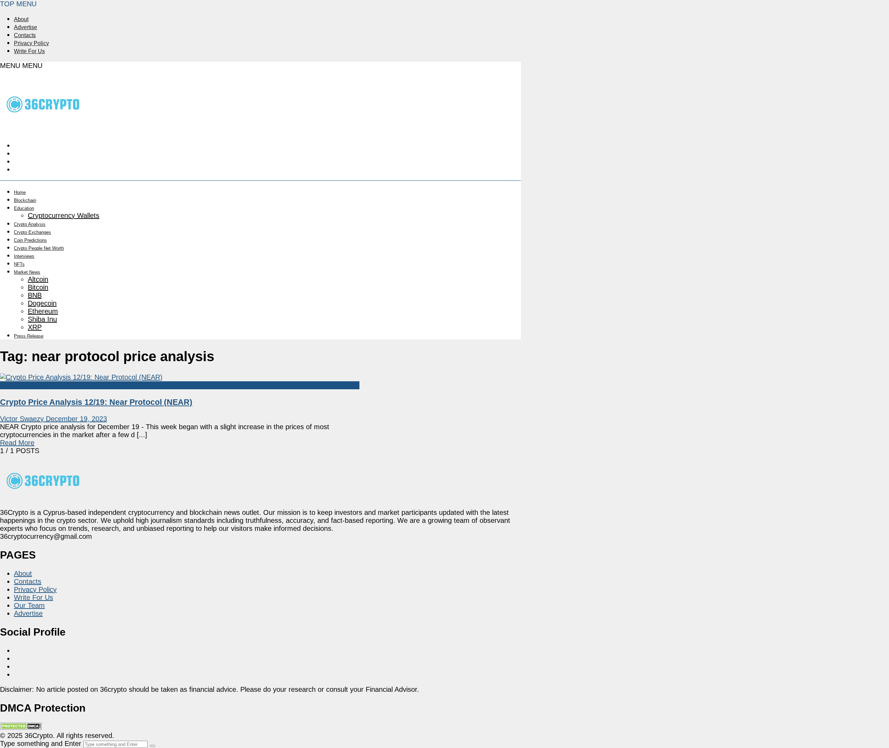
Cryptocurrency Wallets (63, 215)
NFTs (19, 264)
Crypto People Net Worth (39, 248)
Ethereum (43, 311)
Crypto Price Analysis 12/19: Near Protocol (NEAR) (96, 402)
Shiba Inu (42, 319)
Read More (17, 443)
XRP (35, 327)
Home (20, 192)
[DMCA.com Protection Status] (21, 727)
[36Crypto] (43, 127)
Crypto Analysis (29, 224)
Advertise (25, 27)
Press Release (28, 336)
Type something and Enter (40, 743)
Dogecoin (42, 303)
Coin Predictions (30, 240)
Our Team (29, 605)
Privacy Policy (31, 43)
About (21, 19)
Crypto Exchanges (32, 232)
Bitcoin (38, 287)
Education (24, 208)
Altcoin (38, 279)
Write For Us (29, 51)
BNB (35, 295)
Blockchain (25, 200)
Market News (27, 272)
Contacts (25, 35)
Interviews (24, 256)
